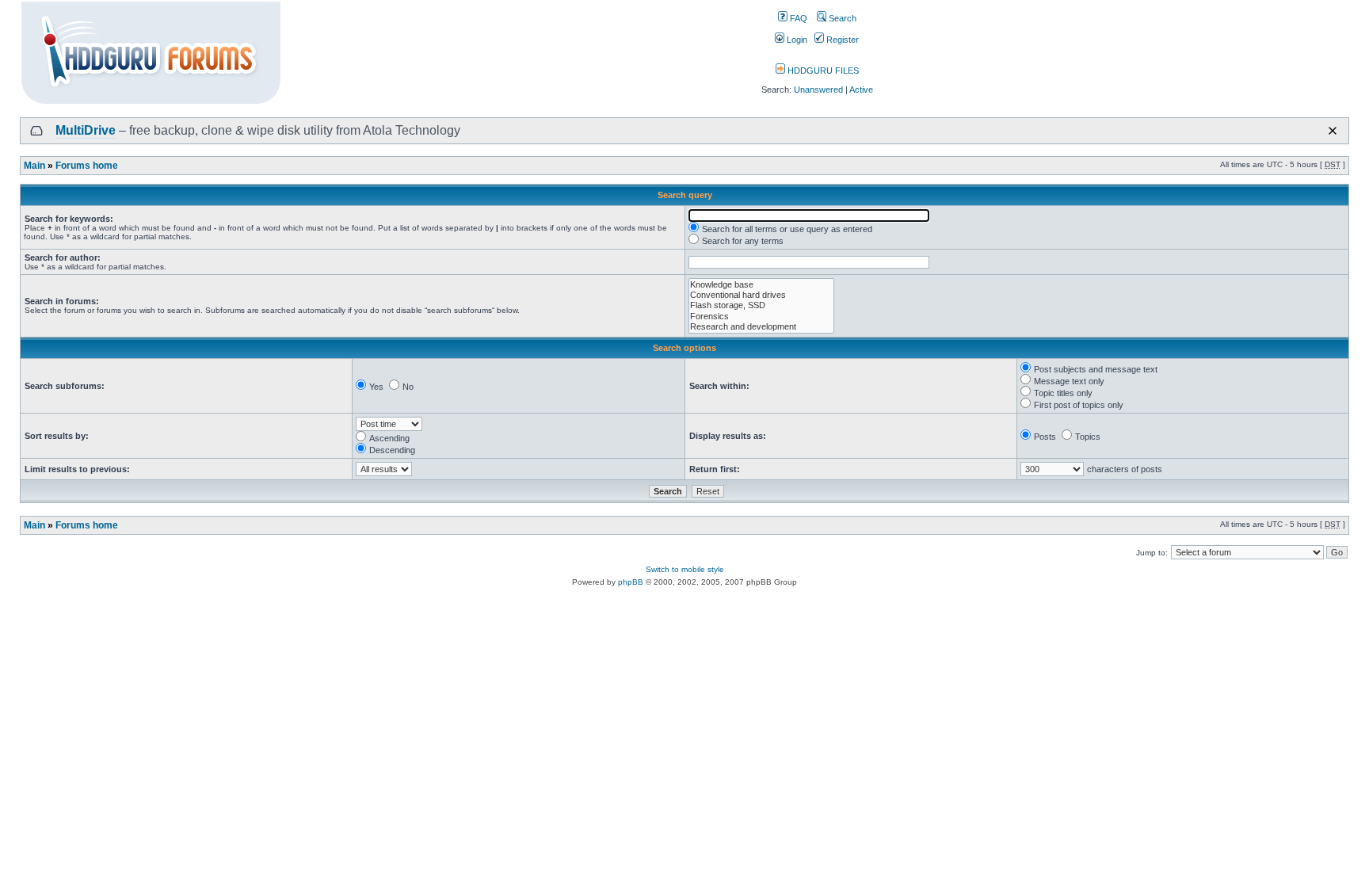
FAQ (797, 18)
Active (861, 89)
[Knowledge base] (761, 285)
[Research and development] (761, 327)
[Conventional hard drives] (761, 295)
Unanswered (818, 89)
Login (795, 39)
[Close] (1332, 130)
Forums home (86, 165)
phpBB (630, 582)
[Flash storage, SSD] (761, 305)
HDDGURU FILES (822, 70)
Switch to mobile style (685, 569)
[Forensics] (761, 316)
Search (841, 18)
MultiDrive (85, 130)
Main (34, 165)
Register (841, 39)
